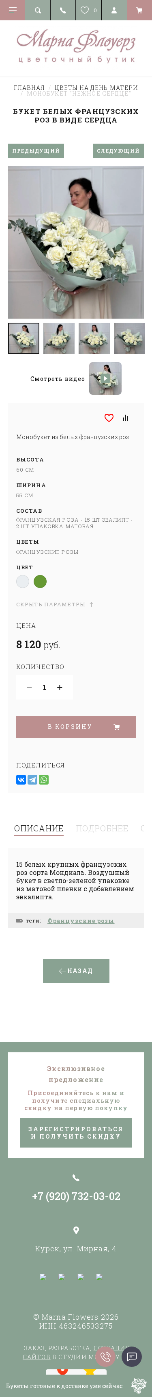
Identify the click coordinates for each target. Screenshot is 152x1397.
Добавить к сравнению (126, 418)
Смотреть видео (58, 379)
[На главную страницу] (76, 48)
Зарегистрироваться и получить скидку (75, 1132)
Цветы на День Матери (96, 88)
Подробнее (102, 828)
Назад (80, 971)
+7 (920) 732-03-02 (76, 1196)
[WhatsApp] (44, 780)
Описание (39, 828)
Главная (29, 88)
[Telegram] (32, 780)
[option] (76, 242)
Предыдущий (36, 150)
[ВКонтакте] (21, 780)
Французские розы (81, 921)
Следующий (118, 150)
